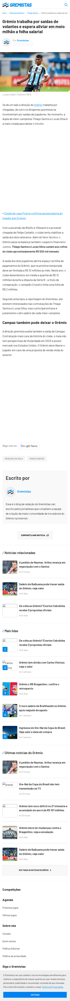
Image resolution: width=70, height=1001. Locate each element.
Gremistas (23, 40)
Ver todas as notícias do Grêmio (34, 870)
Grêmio (38, 104)
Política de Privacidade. (53, 987)
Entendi (35, 994)
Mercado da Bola (14, 458)
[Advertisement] (35, 166)
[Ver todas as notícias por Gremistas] (6, 40)
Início (4, 13)
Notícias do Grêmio (17, 13)
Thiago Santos (32, 13)
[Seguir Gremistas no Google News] (21, 444)
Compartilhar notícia (33, 535)
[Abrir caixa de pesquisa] (66, 5)
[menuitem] (35, 908)
